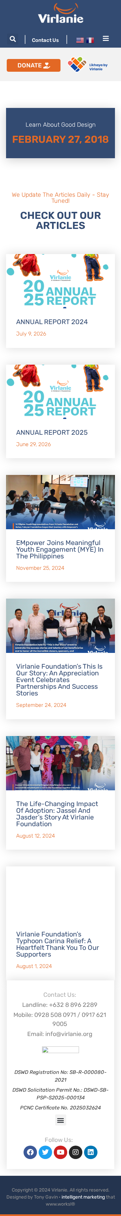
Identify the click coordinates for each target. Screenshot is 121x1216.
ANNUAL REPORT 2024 (52, 322)
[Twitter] (45, 1152)
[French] (90, 40)
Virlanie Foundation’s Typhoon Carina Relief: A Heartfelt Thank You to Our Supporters (57, 944)
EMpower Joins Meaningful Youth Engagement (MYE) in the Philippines (60, 549)
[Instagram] (75, 1152)
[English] (80, 40)
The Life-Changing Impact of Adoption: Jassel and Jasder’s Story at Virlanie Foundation (57, 814)
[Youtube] (60, 1152)
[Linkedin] (90, 1152)
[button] (12, 39)
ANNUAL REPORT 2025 (52, 432)
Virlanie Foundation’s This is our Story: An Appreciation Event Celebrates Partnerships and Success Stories (59, 679)
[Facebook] (30, 1152)
